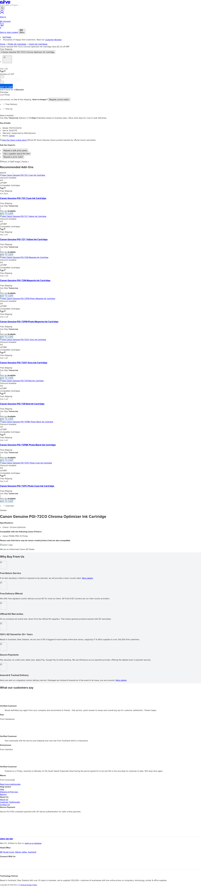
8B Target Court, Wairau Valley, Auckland (18, 852)
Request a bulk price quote (15, 150)
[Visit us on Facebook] (100, 862)
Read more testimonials (10, 784)
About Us (4, 799)
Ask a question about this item (16, 153)
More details (87, 578)
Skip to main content (9, 32)
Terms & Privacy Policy (28, 885)
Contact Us (5, 804)
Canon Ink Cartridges (38, 44)
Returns (3, 794)
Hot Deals (7, 37)
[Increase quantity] (2, 82)
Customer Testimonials (10, 802)
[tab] (100, 105)
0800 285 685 (6, 839)
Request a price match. (59, 99)
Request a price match (13, 157)
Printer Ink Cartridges (17, 44)
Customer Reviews (53, 39)
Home (2, 44)
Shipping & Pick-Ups (9, 792)
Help (2, 789)
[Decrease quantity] (2, 76)
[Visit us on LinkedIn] (100, 866)
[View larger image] (27, 52)
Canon (12, 135)
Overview (9, 506)
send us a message (33, 843)
